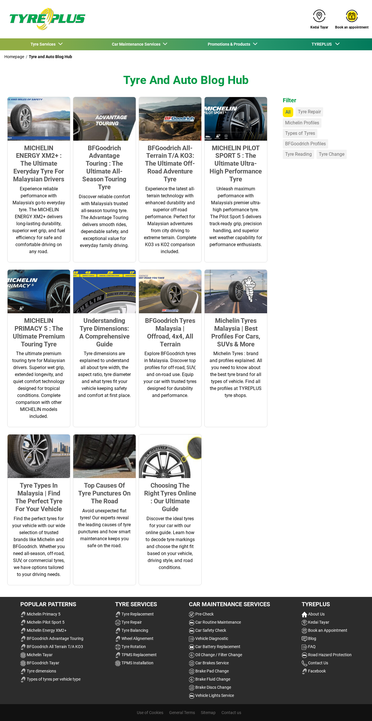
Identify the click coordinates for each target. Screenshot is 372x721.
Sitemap (208, 712)
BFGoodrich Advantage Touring (54, 638)
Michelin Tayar (39, 654)
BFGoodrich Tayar (42, 663)
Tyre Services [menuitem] (44, 44)
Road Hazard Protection (329, 654)
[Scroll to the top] (356, 708)
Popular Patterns (48, 604)
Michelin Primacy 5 (43, 614)
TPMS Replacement (139, 654)
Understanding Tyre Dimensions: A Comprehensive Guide (104, 332)
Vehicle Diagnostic (211, 638)
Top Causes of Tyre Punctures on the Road (104, 493)
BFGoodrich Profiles (305, 143)
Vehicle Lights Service (214, 695)
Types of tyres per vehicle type (53, 679)
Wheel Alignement (137, 638)
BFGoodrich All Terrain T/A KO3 (54, 646)
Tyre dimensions (41, 671)
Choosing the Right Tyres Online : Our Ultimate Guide (170, 497)
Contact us (231, 712)
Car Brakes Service (211, 663)
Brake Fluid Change (212, 679)
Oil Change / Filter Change (218, 654)
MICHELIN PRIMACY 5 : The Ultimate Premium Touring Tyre (39, 332)
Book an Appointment (327, 630)
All (288, 112)
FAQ (311, 646)
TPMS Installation (137, 663)
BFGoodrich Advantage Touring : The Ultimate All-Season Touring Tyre (104, 167)
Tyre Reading (298, 154)
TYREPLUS (316, 604)
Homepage (14, 56)
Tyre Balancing (134, 630)
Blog (311, 638)
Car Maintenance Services (229, 604)
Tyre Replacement (137, 614)
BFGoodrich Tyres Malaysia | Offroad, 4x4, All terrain (170, 332)
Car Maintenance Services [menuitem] (137, 44)
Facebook (316, 671)
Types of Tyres (300, 133)
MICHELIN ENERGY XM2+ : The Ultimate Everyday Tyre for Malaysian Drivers (38, 163)
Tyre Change (331, 154)
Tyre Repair (309, 111)
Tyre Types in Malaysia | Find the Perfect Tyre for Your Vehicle (38, 497)
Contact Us (317, 663)
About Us (316, 614)
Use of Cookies (150, 712)
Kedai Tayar (318, 622)
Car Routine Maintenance (217, 622)
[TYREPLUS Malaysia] (45, 19)
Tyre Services (136, 604)
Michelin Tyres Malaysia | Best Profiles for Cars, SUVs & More (235, 332)
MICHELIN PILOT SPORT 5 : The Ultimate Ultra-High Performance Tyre (236, 163)
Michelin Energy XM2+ (46, 630)
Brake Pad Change (211, 671)
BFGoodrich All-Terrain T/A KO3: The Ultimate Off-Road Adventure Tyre (170, 163)
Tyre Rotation (133, 646)
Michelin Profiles (302, 123)
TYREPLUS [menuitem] (323, 44)
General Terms (182, 712)
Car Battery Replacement (217, 646)
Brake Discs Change (212, 687)
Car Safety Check (210, 630)
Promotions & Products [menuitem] (230, 44)
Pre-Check (204, 614)
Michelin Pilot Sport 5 (45, 622)
